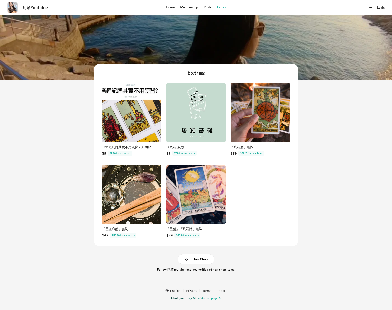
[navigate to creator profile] (12, 7)
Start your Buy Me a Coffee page (194, 298)
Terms (206, 291)
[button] (170, 7)
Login (381, 7)
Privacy (191, 291)
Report (221, 291)
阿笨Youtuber (35, 7)
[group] (131, 120)
